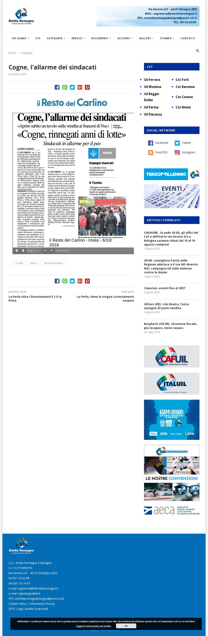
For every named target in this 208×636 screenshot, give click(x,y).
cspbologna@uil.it (28, 593)
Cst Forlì (182, 80)
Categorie (55, 38)
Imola (33, 263)
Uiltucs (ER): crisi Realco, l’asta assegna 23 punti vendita (166, 306)
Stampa (166, 38)
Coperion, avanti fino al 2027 (164, 288)
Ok (126, 626)
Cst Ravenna (185, 87)
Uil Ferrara (152, 80)
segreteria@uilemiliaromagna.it (37, 588)
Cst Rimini (183, 107)
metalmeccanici (53, 263)
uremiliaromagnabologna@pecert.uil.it (39, 598)
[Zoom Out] (45, 250)
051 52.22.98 (21, 578)
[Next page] (23, 250)
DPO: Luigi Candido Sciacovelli (28, 609)
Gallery (145, 38)
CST (38, 38)
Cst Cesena (184, 97)
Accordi (123, 38)
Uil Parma (151, 107)
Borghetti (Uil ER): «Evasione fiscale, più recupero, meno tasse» (170, 326)
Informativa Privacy (42, 604)
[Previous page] (17, 250)
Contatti (188, 38)
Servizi (77, 38)
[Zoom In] (52, 250)
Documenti (99, 38)
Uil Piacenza (153, 114)
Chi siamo (19, 38)
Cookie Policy (17, 604)
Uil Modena (152, 87)
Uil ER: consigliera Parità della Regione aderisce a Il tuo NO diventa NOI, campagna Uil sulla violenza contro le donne (171, 266)
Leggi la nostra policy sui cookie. (93, 625)
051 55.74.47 (21, 583)
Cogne (19, 263)
